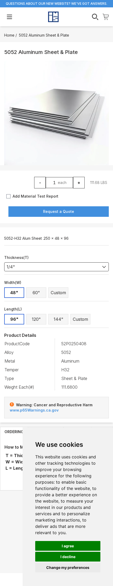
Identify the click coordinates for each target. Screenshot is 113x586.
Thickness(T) (16, 257)
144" (58, 319)
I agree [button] (68, 546)
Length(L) (13, 309)
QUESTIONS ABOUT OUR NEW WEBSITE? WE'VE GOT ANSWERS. (56, 4)
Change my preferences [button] (67, 567)
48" (14, 292)
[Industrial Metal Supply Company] (53, 17)
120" (36, 319)
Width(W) (12, 282)
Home (9, 35)
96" (14, 319)
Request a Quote (58, 211)
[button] (56, 113)
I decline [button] (67, 556)
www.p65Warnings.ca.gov (34, 410)
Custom (58, 292)
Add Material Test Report (35, 196)
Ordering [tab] (14, 431)
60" (36, 292)
